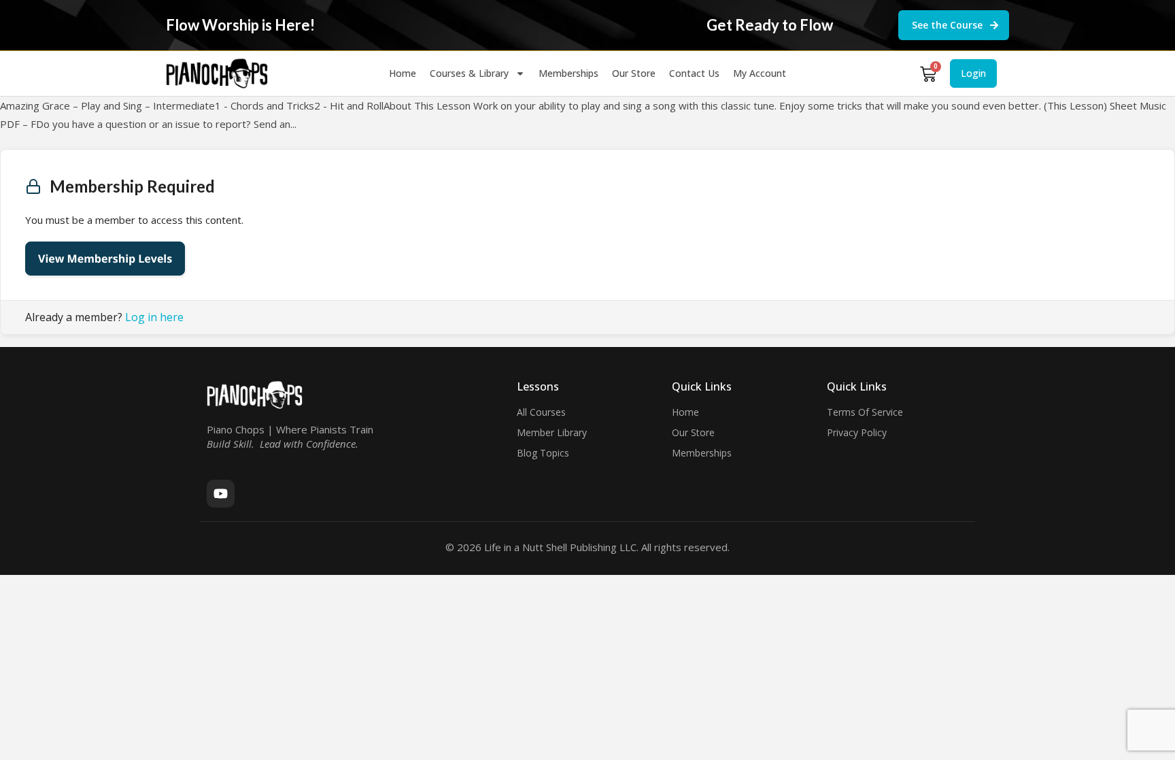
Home (402, 73)
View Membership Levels (105, 258)
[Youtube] (221, 494)
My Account (759, 73)
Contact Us (694, 73)
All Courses (541, 412)
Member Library (552, 432)
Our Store (633, 73)
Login (973, 73)
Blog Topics (543, 452)
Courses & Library (469, 73)
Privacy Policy (857, 432)
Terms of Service (865, 412)
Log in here (154, 317)
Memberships (568, 73)
